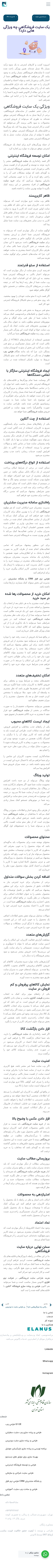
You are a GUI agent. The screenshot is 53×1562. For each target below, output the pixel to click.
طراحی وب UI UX (13, 1424)
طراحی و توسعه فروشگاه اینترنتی (20, 1464)
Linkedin (49, 1349)
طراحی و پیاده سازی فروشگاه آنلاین (23, 1286)
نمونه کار (49, 1320)
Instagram (48, 1373)
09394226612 (12, 1510)
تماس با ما (48, 1312)
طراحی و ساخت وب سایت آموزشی (21, 1489)
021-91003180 (11, 1502)
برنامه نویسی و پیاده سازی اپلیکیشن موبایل (25, 1448)
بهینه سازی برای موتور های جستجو (21, 1456)
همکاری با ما (47, 1324)
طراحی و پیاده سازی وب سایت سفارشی (23, 1432)
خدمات (50, 1316)
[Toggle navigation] (48, 4)
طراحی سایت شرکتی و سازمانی (19, 1473)
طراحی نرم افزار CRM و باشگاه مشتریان (28, 578)
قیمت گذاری (36, 998)
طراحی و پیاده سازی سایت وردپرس (21, 1440)
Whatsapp (48, 1361)
